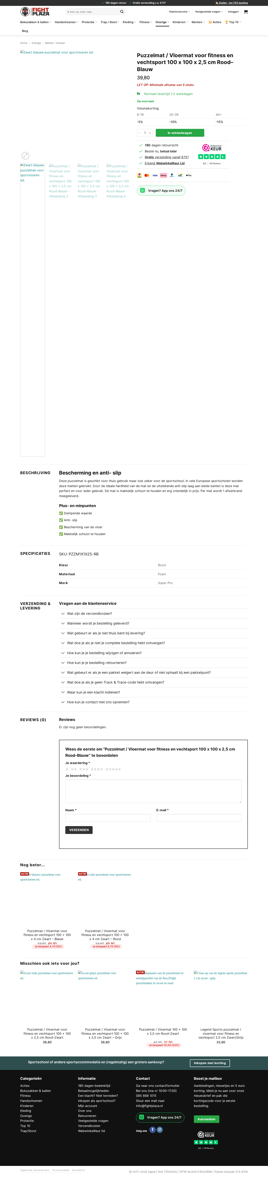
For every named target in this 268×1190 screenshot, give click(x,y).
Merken (197, 22)
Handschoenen (65, 22)
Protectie (88, 22)
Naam (71, 810)
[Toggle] (63, 614)
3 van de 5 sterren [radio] (83, 769)
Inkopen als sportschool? (96, 1101)
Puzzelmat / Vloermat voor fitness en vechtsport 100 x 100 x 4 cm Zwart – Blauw (47, 935)
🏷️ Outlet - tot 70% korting (231, 2)
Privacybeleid (60, 1170)
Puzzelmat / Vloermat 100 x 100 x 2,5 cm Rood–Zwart (163, 1031)
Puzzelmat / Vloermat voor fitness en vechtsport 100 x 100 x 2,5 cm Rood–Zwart (47, 1033)
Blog (25, 31)
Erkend (165, 163)
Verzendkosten (89, 1126)
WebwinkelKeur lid (91, 1131)
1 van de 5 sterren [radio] (66, 769)
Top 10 (25, 1126)
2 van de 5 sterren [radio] (73, 769)
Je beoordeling (78, 776)
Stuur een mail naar (150, 1101)
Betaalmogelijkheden (93, 1091)
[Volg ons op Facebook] (152, 1130)
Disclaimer (78, 1170)
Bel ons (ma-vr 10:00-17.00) (156, 1091)
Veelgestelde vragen (207, 11)
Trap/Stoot (28, 1131)
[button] (25, 156)
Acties (24, 1086)
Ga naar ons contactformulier (158, 1086)
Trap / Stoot (109, 22)
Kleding (128, 22)
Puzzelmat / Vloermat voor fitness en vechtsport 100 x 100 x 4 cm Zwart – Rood (105, 935)
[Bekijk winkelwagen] (246, 11)
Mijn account (87, 1106)
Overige (161, 22)
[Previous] (27, 105)
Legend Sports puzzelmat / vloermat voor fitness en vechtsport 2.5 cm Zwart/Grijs (220, 1033)
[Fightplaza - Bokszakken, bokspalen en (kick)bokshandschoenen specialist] (39, 12)
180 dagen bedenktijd (94, 1086)
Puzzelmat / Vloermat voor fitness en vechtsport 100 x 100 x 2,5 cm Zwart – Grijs (105, 1033)
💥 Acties (214, 22)
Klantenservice (178, 11)
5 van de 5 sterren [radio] (112, 769)
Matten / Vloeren (55, 43)
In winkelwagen (180, 133)
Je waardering (77, 763)
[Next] (124, 105)
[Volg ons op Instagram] (160, 1130)
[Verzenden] (122, 11)
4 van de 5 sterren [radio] (96, 769)
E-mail (162, 810)
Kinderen (179, 22)
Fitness (144, 22)
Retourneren (87, 1116)
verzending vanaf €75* (167, 157)
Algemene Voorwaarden (34, 1170)
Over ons (84, 1111)
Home (23, 43)
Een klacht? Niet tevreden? (98, 1096)
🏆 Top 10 (232, 22)
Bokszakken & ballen (34, 22)
